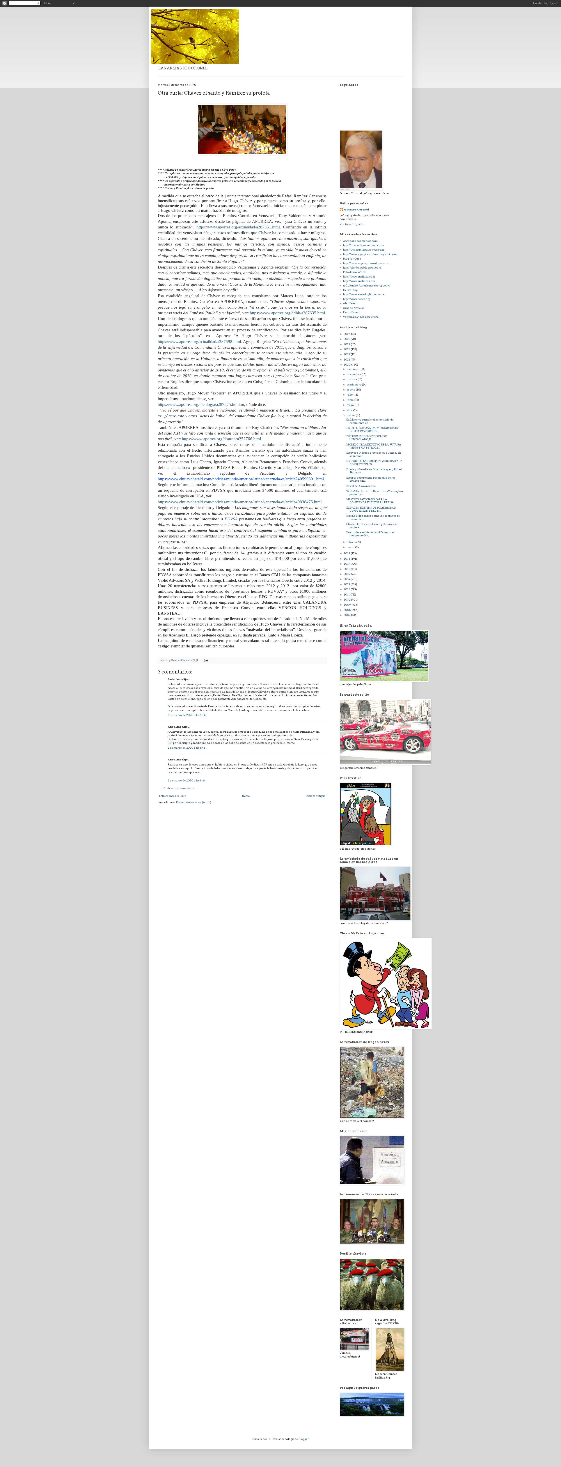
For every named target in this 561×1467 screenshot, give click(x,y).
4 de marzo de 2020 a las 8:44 (187, 780)
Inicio (246, 795)
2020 (347, 364)
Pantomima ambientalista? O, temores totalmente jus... (370, 534)
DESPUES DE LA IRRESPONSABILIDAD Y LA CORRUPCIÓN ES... (374, 462)
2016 (347, 569)
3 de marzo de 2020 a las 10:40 (188, 715)
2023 (347, 349)
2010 (347, 599)
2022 (347, 354)
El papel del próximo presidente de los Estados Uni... (370, 479)
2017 (347, 563)
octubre (352, 379)
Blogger (303, 1438)
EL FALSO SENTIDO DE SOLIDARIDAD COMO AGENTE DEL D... (371, 509)
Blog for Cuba (352, 258)
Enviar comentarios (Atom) (193, 802)
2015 (347, 574)
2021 (347, 359)
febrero (352, 542)
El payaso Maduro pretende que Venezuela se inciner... (373, 454)
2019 (347, 553)
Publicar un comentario (178, 788)
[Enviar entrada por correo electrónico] (206, 660)
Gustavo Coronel (356, 209)
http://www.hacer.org (356, 298)
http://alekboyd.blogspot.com (362, 267)
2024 (347, 344)
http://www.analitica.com (359, 276)
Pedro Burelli (351, 312)
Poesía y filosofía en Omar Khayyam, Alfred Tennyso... (374, 471)
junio (350, 399)
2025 (347, 339)
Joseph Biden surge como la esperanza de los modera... (373, 517)
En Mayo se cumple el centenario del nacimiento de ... (370, 421)
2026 (347, 334)
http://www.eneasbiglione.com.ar (364, 294)
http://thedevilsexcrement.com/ (363, 245)
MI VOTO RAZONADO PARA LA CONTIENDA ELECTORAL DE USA (370, 501)
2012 (347, 589)
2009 (348, 604)
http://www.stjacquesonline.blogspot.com (370, 254)
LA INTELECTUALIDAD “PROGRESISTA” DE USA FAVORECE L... (372, 429)
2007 (347, 615)
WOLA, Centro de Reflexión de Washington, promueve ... (374, 492)
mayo (351, 405)
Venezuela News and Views (360, 316)
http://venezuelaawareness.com (363, 249)
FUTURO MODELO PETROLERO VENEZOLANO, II (366, 438)
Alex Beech (350, 303)
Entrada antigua (315, 795)
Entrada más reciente (172, 795)
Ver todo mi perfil (351, 224)
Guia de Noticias (353, 307)
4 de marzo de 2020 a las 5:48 (186, 747)
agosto (351, 389)
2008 (348, 610)
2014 (347, 579)
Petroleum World (354, 272)
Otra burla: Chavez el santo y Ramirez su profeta (372, 525)
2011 (347, 594)
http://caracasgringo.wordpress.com (366, 263)
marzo (351, 415)
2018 (347, 558)
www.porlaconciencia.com (360, 240)
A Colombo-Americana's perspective (366, 285)
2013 (347, 584)
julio (350, 394)
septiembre (354, 384)
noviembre (354, 374)
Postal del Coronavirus (361, 486)
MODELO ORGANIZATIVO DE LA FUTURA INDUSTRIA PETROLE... (373, 446)
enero (351, 547)
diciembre (354, 369)
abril (350, 410)
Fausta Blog (350, 290)
